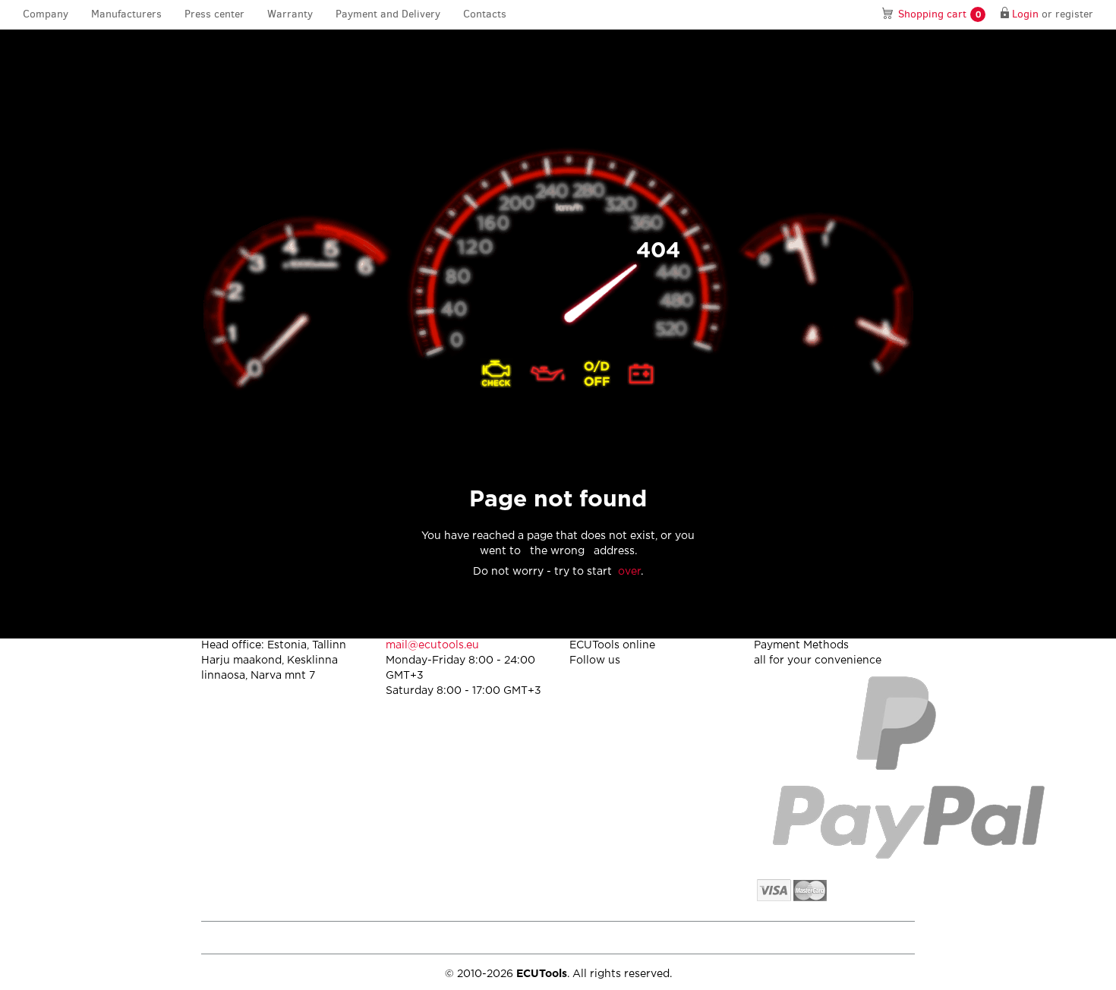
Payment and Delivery (388, 14)
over (629, 571)
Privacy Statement (785, 937)
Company (45, 14)
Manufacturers (126, 14)
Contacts (484, 14)
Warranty (290, 14)
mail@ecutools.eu (432, 645)
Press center (214, 14)
